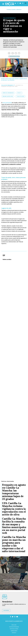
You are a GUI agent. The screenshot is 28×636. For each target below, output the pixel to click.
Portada (8, 9)
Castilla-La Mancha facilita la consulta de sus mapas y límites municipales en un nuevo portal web (14, 525)
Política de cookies (14, 628)
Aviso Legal (14, 624)
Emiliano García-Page (8, 96)
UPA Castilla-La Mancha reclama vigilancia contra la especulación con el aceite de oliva (14, 509)
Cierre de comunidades (8, 92)
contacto (14, 632)
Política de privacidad (14, 626)
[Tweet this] (16, 53)
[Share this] (12, 53)
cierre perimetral (7, 102)
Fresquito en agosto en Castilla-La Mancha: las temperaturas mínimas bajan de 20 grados (14, 492)
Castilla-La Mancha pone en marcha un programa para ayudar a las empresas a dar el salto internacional (14, 544)
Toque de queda (20, 96)
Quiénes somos (14, 630)
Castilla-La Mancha (16, 9)
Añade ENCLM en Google (14, 56)
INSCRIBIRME (6, 610)
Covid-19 (19, 92)
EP (14, 85)
